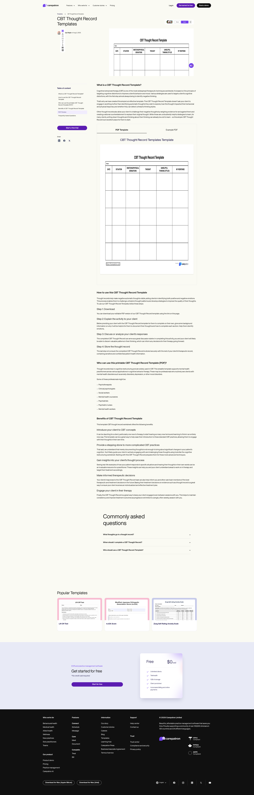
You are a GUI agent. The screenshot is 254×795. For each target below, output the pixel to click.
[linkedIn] (192, 782)
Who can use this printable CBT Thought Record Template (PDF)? (70, 104)
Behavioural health (50, 724)
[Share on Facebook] (64, 141)
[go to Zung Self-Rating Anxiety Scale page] (174, 609)
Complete (76, 750)
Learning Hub (106, 742)
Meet (74, 740)
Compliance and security (139, 746)
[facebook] (174, 782)
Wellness (46, 735)
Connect (75, 724)
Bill (73, 757)
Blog (103, 735)
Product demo (48, 760)
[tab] (122, 130)
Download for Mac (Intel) (89, 783)
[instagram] (183, 782)
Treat (74, 754)
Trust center (134, 742)
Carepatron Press (107, 746)
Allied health (48, 731)
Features (69, 5)
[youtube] (210, 782)
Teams (45, 746)
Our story (104, 724)
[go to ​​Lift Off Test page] (79, 609)
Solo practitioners (49, 742)
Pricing (112, 5)
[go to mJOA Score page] (127, 609)
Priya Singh (67, 33)
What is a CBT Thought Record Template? (71, 94)
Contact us (134, 727)
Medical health (48, 727)
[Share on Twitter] (69, 141)
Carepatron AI (48, 771)
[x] (201, 782)
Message (75, 731)
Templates (105, 738)
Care (74, 737)
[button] (161, 782)
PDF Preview (62, 112)
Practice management (51, 768)
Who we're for (82, 5)
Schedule (75, 727)
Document (76, 744)
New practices (48, 738)
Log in (171, 5)
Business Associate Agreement (113, 749)
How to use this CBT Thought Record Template (69, 98)
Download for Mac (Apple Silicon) (58, 783)
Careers (104, 731)
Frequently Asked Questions (67, 116)
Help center (134, 724)
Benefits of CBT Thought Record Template (71, 108)
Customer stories (98, 5)
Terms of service (107, 753)
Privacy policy (135, 749)
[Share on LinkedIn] (59, 141)
